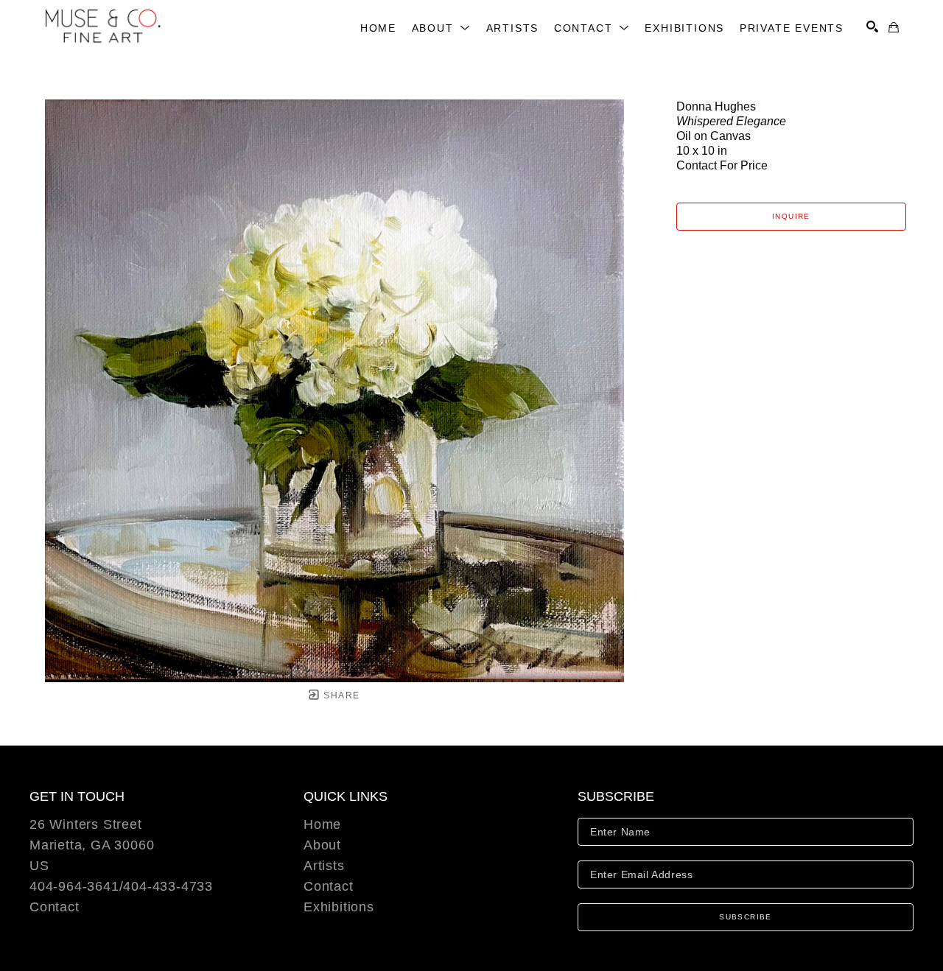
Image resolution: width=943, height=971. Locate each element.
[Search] (872, 26)
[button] (442, 28)
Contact (54, 907)
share (340, 695)
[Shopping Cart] (893, 27)
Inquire (791, 216)
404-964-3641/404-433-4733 (121, 887)
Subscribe (745, 917)
